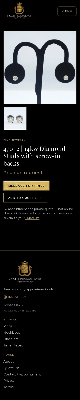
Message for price (26, 186)
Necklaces (11, 333)
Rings (7, 326)
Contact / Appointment (22, 374)
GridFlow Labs (27, 310)
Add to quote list (25, 197)
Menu (67, 11)
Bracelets (10, 339)
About (8, 362)
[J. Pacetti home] (19, 11)
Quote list (32, 218)
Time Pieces (13, 345)
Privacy (9, 381)
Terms (8, 387)
